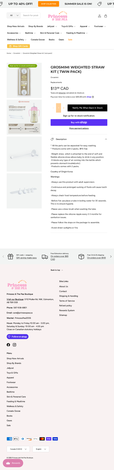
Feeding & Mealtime (16, 401)
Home (9, 53)
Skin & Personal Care (16, 396)
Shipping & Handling (68, 296)
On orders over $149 (96, 258)
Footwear (11, 382)
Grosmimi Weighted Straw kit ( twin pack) (37, 53)
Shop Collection (48, 4)
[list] (25, 136)
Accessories (12, 387)
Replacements (56, 82)
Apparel (10, 377)
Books (51, 39)
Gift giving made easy (26, 258)
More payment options (79, 128)
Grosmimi (16, 53)
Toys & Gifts (12, 373)
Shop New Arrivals (15, 26)
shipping (62, 93)
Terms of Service (67, 301)
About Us (63, 286)
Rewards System (67, 310)
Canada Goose (37, 39)
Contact (63, 291)
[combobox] (23, 15)
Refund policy (65, 305)
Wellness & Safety (15, 406)
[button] (106, 16)
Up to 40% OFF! (20, 4)
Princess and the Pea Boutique (22, 458)
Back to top (55, 270)
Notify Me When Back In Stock (87, 108)
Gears (61, 39)
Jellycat (10, 368)
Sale (70, 39)
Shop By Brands (35, 26)
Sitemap (63, 315)
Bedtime (10, 392)
